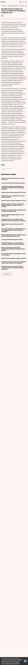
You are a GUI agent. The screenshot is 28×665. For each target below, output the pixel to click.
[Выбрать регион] (23, 2)
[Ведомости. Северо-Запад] (4, 2)
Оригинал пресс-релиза (6, 168)
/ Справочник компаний (12, 5)
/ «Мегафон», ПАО (22, 5)
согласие (19, 660)
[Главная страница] (1, 2)
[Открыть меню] (26, 2)
